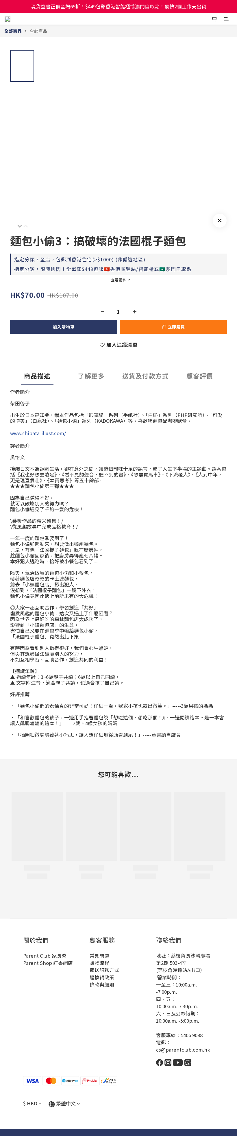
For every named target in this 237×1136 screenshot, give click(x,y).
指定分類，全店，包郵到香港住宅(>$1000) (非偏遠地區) (79, 259)
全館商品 (38, 31)
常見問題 (99, 955)
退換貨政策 (102, 977)
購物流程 (99, 962)
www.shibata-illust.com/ (38, 433)
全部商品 (13, 31)
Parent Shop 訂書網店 (48, 962)
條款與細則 (102, 984)
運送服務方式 (104, 970)
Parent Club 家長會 (44, 955)
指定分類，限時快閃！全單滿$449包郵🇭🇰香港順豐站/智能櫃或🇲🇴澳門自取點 (103, 268)
